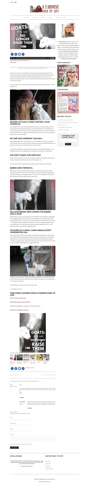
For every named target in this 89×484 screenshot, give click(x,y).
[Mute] (50, 58)
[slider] (53, 58)
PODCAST (35, 17)
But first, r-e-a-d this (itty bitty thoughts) (45, 362)
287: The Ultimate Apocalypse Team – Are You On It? (19, 362)
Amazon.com (32, 68)
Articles (58, 17)
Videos (42, 17)
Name (11, 417)
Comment (12, 434)
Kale (40, 481)
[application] (32, 58)
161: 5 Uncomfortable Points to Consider (33, 362)
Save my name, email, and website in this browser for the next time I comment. (21, 444)
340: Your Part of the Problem (63, 129)
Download (26, 60)
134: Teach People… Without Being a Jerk (13, 362)
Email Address (13, 423)
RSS (16, 62)
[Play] (11, 58)
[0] (12, 54)
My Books (50, 17)
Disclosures (47, 466)
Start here (26, 17)
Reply (22, 397)
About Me (47, 461)
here (46, 68)
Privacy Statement (49, 468)
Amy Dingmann (22, 401)
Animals (31, 367)
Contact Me (47, 463)
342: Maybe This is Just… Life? (62, 124)
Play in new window (18, 60)
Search (68, 144)
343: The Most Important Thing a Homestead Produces (67, 122)
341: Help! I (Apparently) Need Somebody (64, 127)
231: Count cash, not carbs (39, 362)
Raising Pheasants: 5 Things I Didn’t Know (26, 362)
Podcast (33, 367)
